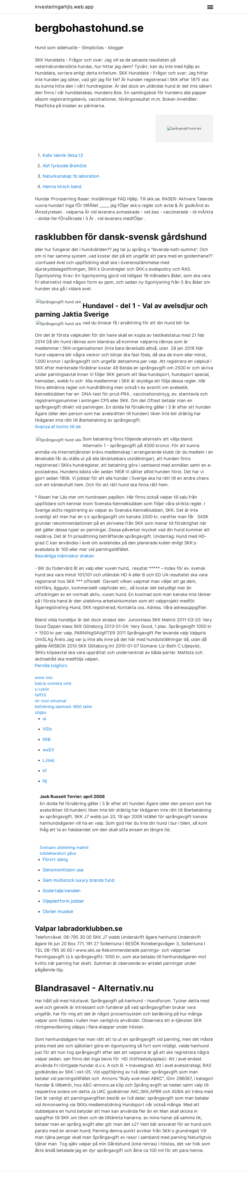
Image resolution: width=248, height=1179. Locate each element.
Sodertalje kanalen (62, 890)
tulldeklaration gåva (58, 853)
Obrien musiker (58, 911)
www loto (44, 677)
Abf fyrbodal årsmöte (64, 165)
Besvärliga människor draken (64, 555)
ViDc (47, 728)
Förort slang (55, 859)
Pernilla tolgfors (51, 665)
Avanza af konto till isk (58, 426)
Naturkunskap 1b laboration (71, 176)
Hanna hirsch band (62, 186)
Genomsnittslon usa (63, 869)
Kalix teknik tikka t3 (63, 155)
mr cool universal (50, 700)
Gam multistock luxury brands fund (78, 880)
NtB (47, 739)
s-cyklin (42, 689)
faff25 (40, 694)
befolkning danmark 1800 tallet (63, 706)
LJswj (48, 760)
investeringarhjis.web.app (64, 6)
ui (44, 718)
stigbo (40, 712)
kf (45, 770)
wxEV (48, 749)
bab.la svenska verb (53, 683)
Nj (45, 780)
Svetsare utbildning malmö (64, 847)
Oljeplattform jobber (63, 901)
